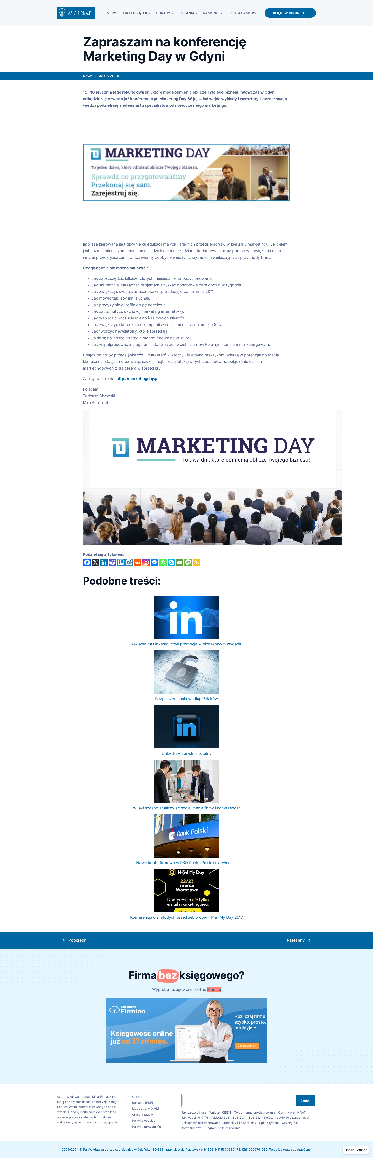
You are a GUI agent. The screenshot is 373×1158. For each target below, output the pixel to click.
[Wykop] (129, 562)
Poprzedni (78, 940)
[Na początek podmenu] (149, 13)
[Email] (179, 562)
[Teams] (112, 562)
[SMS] (188, 562)
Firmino (214, 989)
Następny (296, 940)
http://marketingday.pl (137, 378)
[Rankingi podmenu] (221, 13)
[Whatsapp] (163, 562)
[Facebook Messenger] (154, 562)
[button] (356, 1150)
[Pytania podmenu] (196, 13)
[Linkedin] (104, 562)
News (87, 76)
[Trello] (121, 562)
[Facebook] (87, 562)
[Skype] (171, 562)
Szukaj (305, 1100)
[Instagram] (146, 562)
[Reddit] (137, 562)
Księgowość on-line (290, 13)
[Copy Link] (196, 562)
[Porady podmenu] (172, 13)
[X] (95, 562)
